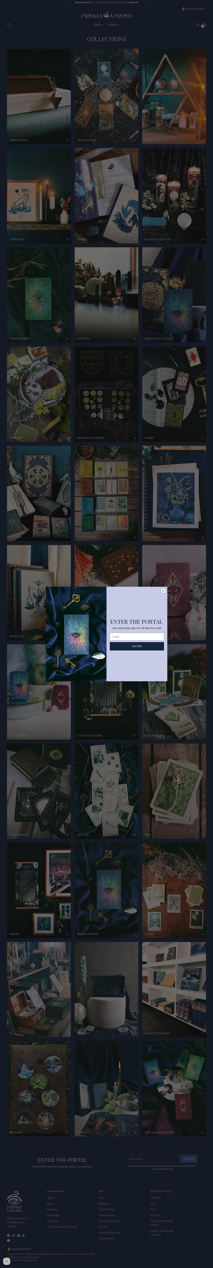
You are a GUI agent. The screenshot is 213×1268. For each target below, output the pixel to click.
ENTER (137, 646)
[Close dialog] (163, 590)
